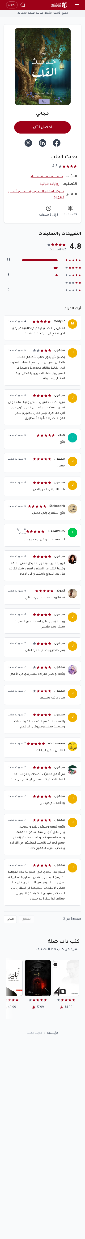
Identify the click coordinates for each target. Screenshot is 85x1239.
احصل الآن (42, 127)
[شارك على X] (28, 143)
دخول (12, 5)
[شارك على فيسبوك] (56, 143)
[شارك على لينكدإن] (42, 143)
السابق (26, 919)
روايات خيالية (49, 184)
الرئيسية (53, 1033)
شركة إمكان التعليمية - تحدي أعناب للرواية (36, 194)
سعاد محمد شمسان (46, 177)
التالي (10, 919)
